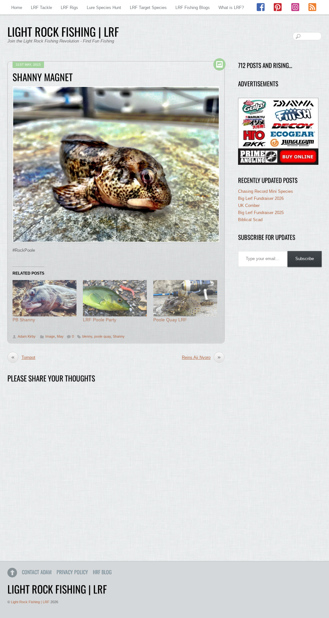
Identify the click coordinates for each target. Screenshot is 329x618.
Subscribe (304, 258)
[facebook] (261, 7)
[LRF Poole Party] (115, 298)
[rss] (312, 7)
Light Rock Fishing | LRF (30, 602)
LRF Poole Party (99, 319)
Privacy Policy (72, 572)
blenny (87, 336)
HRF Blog (102, 572)
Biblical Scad (250, 219)
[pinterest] (278, 7)
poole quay (102, 336)
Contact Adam (37, 572)
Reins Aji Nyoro (201, 357)
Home (16, 7)
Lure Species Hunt (104, 7)
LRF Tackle (41, 7)
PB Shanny (24, 319)
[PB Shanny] (44, 298)
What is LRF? (231, 7)
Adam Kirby (27, 336)
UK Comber (249, 205)
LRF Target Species (148, 7)
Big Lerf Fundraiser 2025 (261, 212)
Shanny (119, 336)
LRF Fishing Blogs (192, 7)
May (60, 336)
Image (50, 336)
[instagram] (295, 7)
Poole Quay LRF (170, 319)
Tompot (23, 357)
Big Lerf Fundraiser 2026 (261, 198)
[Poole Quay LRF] (185, 298)
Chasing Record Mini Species (265, 191)
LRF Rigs (69, 7)
